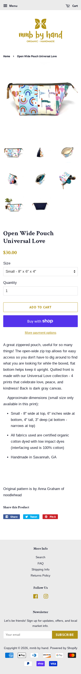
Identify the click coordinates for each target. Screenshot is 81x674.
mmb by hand (39, 648)
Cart (74, 6)
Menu (12, 6)
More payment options (40, 332)
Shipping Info (40, 569)
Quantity (10, 283)
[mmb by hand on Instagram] (45, 597)
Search (40, 557)
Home (6, 56)
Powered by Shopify (63, 648)
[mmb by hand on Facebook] (35, 597)
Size (6, 263)
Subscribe (65, 635)
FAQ (41, 563)
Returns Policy (40, 575)
